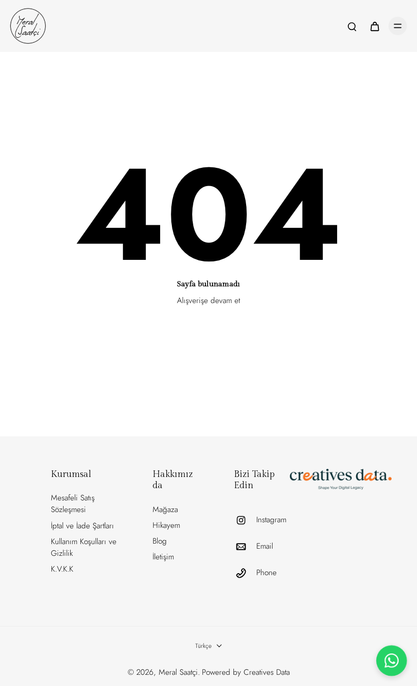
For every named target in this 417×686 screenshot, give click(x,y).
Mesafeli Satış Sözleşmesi (73, 503)
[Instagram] (245, 520)
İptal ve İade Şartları (82, 525)
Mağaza (165, 509)
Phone (266, 573)
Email (264, 546)
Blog (160, 541)
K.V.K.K (62, 569)
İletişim (163, 556)
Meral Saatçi (178, 672)
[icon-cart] (374, 26)
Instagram (271, 520)
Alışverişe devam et (208, 300)
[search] (352, 26)
